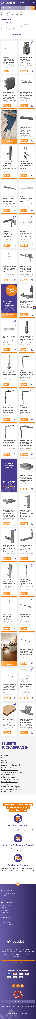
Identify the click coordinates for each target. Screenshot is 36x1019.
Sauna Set (4, 763)
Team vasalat (4, 910)
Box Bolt (3, 758)
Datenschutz (30, 1007)
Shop (6, 13)
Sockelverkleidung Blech (8, 775)
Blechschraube (6, 791)
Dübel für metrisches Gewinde (10, 765)
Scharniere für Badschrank (9, 779)
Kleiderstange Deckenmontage (11, 789)
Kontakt (9, 1010)
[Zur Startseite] (8, 2)
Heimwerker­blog (7, 890)
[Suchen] (33, 8)
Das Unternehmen (7, 902)
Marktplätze (4, 912)
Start (2, 13)
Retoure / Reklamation (7, 924)
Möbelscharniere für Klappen (10, 787)
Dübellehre (4, 760)
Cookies (24, 1013)
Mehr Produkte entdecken (8, 927)
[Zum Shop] (34, 2)
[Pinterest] (18, 986)
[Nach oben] (18, 884)
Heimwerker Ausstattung (8, 893)
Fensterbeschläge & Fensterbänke (19, 13)
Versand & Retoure (8, 1007)
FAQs (2, 920)
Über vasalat (4, 908)
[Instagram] (22, 986)
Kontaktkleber (5, 755)
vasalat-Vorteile (5, 905)
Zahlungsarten (14, 1013)
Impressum (19, 1007)
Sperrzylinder (5, 784)
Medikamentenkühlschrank (9, 770)
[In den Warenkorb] (14, 71)
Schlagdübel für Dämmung (9, 782)
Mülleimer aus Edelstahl (8, 777)
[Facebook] (13, 986)
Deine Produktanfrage (7, 922)
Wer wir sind (17, 962)
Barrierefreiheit (24, 1010)
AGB (15, 1010)
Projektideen (4, 898)
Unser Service (5, 917)
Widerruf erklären (18, 1002)
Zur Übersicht (17, 34)
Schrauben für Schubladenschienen (12, 772)
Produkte (3, 895)
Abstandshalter (6, 767)
